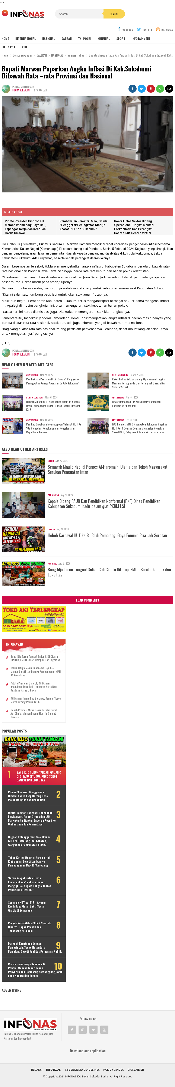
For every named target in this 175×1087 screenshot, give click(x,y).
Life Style (9, 47)
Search (114, 14)
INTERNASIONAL (25, 38)
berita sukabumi (21, 90)
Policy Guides (113, 1069)
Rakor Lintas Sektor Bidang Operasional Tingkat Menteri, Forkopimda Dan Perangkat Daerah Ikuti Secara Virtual (139, 383)
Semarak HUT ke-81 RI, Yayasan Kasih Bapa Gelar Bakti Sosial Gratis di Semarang (27, 906)
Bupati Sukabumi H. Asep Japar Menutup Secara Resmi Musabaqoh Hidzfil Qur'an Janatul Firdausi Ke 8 (53, 405)
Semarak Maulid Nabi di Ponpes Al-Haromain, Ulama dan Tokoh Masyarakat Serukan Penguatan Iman (108, 469)
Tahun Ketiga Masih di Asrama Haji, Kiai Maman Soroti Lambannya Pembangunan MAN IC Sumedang (35, 671)
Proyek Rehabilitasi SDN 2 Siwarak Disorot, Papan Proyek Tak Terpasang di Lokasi (29, 927)
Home (5, 38)
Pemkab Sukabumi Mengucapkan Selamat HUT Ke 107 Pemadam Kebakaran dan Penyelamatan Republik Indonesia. (53, 428)
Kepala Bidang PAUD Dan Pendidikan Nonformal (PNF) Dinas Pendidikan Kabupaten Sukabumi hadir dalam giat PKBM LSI (104, 503)
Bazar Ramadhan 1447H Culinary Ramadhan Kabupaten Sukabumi (136, 403)
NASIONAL (48, 38)
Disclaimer (135, 1069)
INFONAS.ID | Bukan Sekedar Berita (86, 1076)
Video (25, 47)
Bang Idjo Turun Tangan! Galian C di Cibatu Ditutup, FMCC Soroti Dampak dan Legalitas (109, 572)
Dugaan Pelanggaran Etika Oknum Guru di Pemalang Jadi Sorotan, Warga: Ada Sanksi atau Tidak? (29, 841)
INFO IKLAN (53, 1069)
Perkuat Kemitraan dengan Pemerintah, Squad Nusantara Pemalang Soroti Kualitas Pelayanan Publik (35, 947)
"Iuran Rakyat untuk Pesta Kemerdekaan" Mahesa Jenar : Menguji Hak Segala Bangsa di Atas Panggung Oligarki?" (29, 884)
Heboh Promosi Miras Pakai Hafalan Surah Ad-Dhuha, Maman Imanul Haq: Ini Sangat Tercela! (33, 713)
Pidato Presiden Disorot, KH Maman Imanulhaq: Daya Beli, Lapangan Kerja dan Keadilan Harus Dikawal (33, 687)
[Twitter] (93, 1030)
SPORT (120, 38)
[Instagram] (83, 1030)
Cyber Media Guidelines (82, 1069)
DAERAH (66, 38)
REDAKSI (36, 1069)
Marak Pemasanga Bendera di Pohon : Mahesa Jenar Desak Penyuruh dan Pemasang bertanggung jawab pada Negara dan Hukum (35, 970)
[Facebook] (72, 1030)
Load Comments (87, 600)
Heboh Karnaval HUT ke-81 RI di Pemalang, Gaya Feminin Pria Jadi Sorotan (107, 535)
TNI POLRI (84, 38)
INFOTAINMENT (141, 38)
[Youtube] (104, 1030)
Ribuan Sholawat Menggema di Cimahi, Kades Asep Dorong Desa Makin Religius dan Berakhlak (28, 796)
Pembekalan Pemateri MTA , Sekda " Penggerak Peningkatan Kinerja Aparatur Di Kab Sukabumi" (84, 225)
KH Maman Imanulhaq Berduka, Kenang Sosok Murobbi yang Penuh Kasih (35, 700)
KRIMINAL (104, 38)
